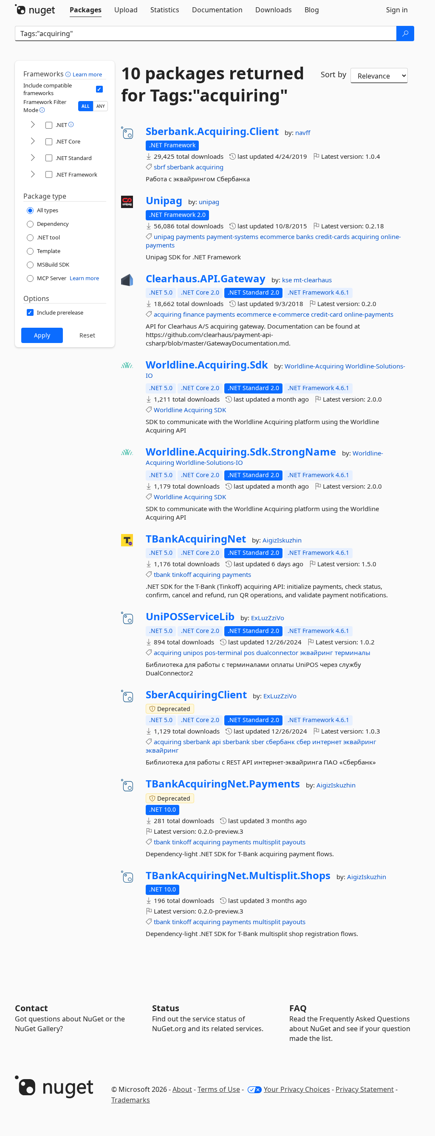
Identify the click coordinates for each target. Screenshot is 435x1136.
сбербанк (280, 741)
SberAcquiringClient (196, 694)
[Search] (405, 33)
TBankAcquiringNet (196, 538)
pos (249, 652)
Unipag (164, 200)
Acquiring (198, 409)
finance (193, 314)
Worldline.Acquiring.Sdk (207, 364)
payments (190, 236)
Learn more (87, 74)
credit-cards (332, 236)
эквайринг (316, 652)
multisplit (266, 842)
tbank (162, 574)
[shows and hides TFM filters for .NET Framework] (32, 174)
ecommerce (277, 236)
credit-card (326, 314)
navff (302, 132)
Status (165, 1008)
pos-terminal (223, 652)
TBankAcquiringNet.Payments (223, 783)
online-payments (368, 314)
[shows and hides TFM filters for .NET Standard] (32, 158)
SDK (220, 409)
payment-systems (232, 236)
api (216, 741)
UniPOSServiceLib (190, 616)
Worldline (168, 409)
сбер (304, 741)
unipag (209, 201)
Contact (31, 1008)
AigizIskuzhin (282, 540)
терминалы (352, 652)
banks (305, 236)
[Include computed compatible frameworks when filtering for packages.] (99, 89)
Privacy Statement (365, 1089)
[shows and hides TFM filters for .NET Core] (32, 141)
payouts (293, 842)
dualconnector (277, 652)
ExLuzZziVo (267, 617)
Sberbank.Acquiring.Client (212, 131)
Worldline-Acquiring (315, 366)
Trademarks (130, 1100)
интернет (327, 741)
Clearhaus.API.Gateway (206, 278)
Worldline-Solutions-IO (209, 462)
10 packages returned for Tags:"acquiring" (212, 84)
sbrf (159, 167)
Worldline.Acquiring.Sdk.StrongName (241, 451)
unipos (193, 652)
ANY (100, 106)
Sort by (333, 74)
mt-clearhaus (313, 280)
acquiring (209, 167)
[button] (69, 74)
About (182, 1089)
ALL (86, 106)
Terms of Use (219, 1089)
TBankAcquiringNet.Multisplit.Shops (238, 875)
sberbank (180, 167)
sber (257, 741)
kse (288, 280)
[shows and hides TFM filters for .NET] (32, 125)
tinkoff (181, 574)
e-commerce (291, 314)
